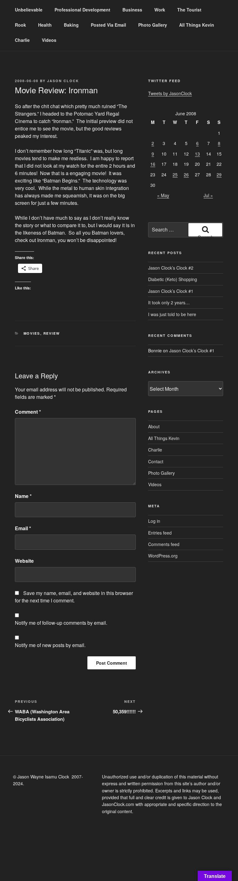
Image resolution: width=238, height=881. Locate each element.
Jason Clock (63, 80)
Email (23, 528)
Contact (155, 461)
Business (132, 10)
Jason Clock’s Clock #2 (170, 268)
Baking (71, 25)
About (154, 426)
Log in (154, 521)
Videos (49, 40)
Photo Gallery (152, 25)
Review (51, 333)
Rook (20, 25)
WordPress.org (163, 556)
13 (197, 154)
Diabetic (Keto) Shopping (172, 279)
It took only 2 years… (169, 302)
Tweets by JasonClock (170, 93)
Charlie (22, 40)
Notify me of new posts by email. (50, 645)
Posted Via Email (108, 25)
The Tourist (189, 10)
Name (23, 496)
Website (24, 560)
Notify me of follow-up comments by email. (61, 622)
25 (175, 174)
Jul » (208, 195)
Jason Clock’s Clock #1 (170, 291)
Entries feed (160, 533)
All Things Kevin (196, 25)
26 (186, 174)
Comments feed (163, 544)
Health (45, 25)
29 (219, 174)
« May (163, 195)
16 (152, 164)
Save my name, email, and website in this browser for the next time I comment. (74, 596)
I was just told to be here (172, 314)
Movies (32, 333)
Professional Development (82, 10)
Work (159, 10)
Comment (28, 411)
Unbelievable (28, 10)
